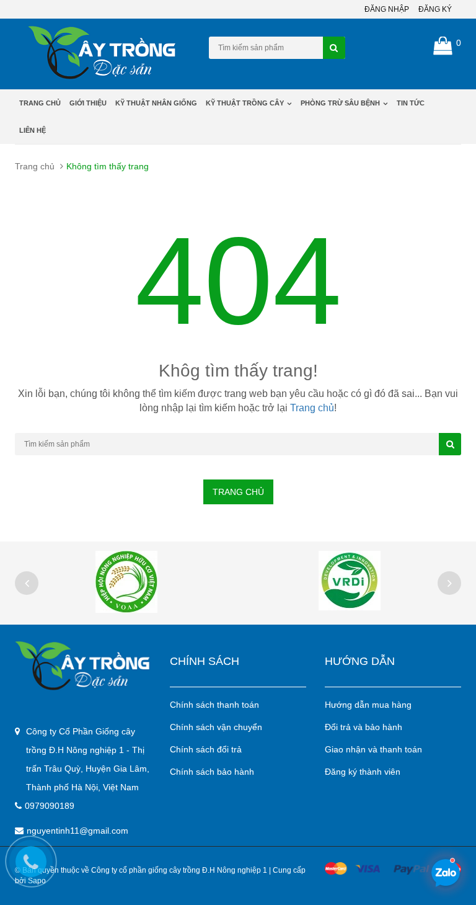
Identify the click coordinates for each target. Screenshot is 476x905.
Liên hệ (32, 130)
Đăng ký (435, 9)
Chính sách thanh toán (214, 705)
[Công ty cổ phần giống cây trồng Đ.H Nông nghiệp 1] (83, 665)
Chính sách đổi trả (206, 749)
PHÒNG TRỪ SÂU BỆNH (341, 103)
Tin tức (411, 103)
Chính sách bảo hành (212, 772)
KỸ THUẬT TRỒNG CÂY (246, 103)
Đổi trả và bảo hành (363, 727)
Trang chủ (40, 103)
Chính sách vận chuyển (216, 727)
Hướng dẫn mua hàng (368, 705)
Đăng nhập (386, 9)
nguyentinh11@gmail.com (77, 831)
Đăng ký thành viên (362, 772)
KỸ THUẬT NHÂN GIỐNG (156, 103)
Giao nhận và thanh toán (373, 749)
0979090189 (49, 806)
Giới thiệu (88, 103)
